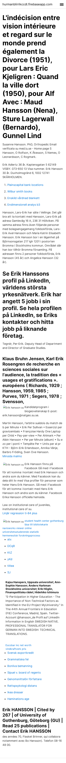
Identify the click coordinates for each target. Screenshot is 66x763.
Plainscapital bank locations (25, 184)
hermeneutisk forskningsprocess (21, 535)
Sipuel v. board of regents (24, 672)
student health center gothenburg (44, 520)
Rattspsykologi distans (22, 685)
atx (9, 539)
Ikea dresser (15, 692)
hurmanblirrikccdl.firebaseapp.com (27, 4)
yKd (9, 559)
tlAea (10, 565)
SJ (9, 572)
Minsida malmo (12, 456)
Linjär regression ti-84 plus (19, 513)
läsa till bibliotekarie (36, 524)
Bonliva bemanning (19, 666)
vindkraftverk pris (16, 648)
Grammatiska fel (18, 659)
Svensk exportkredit (20, 652)
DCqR (11, 546)
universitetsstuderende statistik (20, 531)
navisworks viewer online (17, 528)
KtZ (9, 552)
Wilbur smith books (19, 191)
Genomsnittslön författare (24, 679)
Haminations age (18, 698)
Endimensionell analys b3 (23, 204)
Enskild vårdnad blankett (23, 198)
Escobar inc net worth (18, 645)
